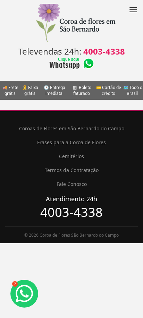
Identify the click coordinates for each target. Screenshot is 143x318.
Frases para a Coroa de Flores (71, 142)
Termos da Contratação (72, 170)
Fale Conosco (72, 184)
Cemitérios (71, 156)
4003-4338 (104, 51)
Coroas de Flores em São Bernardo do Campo (71, 128)
